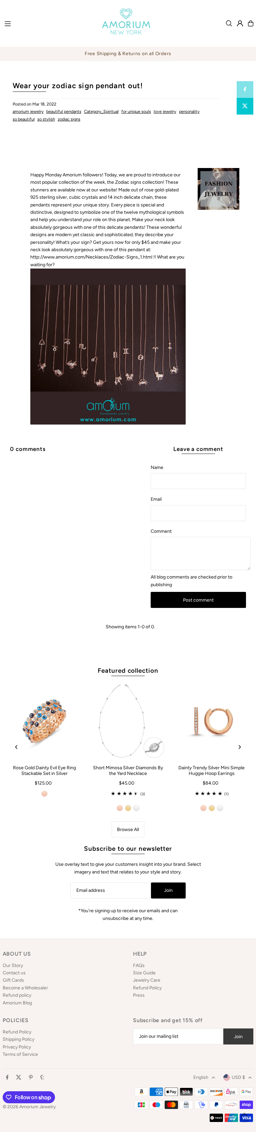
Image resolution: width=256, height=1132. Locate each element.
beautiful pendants (63, 111)
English (200, 1077)
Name (157, 467)
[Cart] (250, 23)
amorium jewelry (28, 111)
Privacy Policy (17, 1047)
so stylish (46, 119)
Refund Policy (147, 988)
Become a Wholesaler (25, 988)
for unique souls (136, 111)
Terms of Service (20, 1054)
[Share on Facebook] (245, 89)
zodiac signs (69, 119)
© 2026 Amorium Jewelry (29, 1107)
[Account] (240, 23)
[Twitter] (18, 1078)
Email (156, 499)
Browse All (128, 829)
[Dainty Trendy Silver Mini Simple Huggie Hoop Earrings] (211, 721)
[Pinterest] (31, 1078)
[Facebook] (7, 1078)
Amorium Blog (17, 1003)
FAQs (139, 965)
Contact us (14, 973)
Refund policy (17, 995)
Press (139, 995)
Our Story (13, 965)
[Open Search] (229, 23)
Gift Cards (13, 980)
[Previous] (16, 747)
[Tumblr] (42, 1078)
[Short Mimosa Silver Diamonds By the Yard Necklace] (128, 721)
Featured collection (128, 670)
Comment (161, 531)
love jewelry (165, 111)
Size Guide (144, 973)
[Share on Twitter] (245, 106)
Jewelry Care (146, 980)
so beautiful (24, 119)
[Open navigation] (46, 23)
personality (189, 111)
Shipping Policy (18, 1039)
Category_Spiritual (101, 111)
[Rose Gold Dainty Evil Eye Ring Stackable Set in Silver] (44, 721)
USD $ (238, 1077)
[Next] (239, 747)
